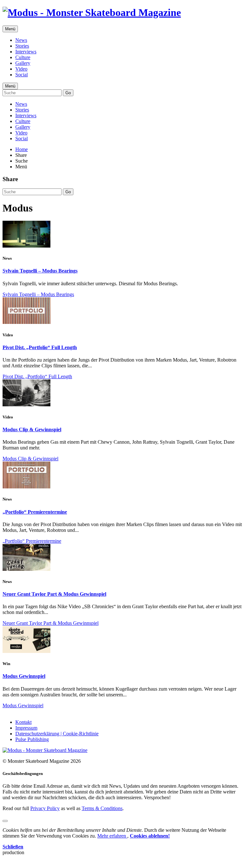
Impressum (26, 728)
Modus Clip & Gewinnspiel (32, 429)
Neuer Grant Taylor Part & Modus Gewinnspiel (54, 594)
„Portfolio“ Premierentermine (35, 512)
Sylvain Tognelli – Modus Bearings (40, 270)
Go (68, 92)
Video (21, 69)
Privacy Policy (45, 808)
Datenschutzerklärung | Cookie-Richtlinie (57, 733)
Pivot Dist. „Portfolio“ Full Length (40, 347)
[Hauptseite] (92, 12)
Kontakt (23, 722)
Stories (22, 46)
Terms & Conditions (102, 808)
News (21, 40)
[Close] (5, 821)
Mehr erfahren (112, 836)
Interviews (25, 51)
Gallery (22, 63)
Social (21, 74)
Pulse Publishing (32, 739)
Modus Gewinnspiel (24, 676)
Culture (22, 57)
